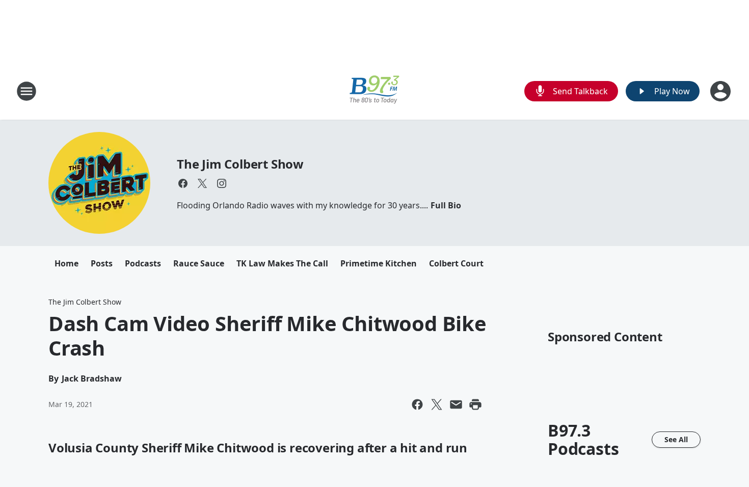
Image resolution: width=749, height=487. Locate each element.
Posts (102, 263)
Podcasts (143, 263)
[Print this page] (475, 404)
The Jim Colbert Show (240, 163)
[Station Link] (374, 91)
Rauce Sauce (198, 263)
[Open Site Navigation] (26, 91)
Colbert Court (456, 263)
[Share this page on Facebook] (417, 404)
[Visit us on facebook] (183, 183)
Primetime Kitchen (378, 263)
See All (676, 439)
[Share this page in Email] (456, 404)
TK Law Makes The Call (282, 263)
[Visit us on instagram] (222, 183)
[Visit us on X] (202, 183)
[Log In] (721, 91)
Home (66, 263)
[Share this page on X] (437, 404)
